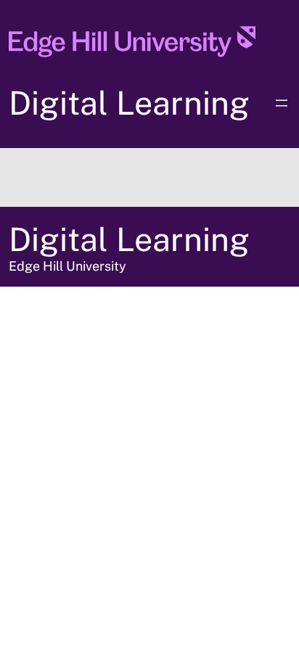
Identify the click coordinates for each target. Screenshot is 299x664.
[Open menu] (281, 103)
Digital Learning (129, 102)
